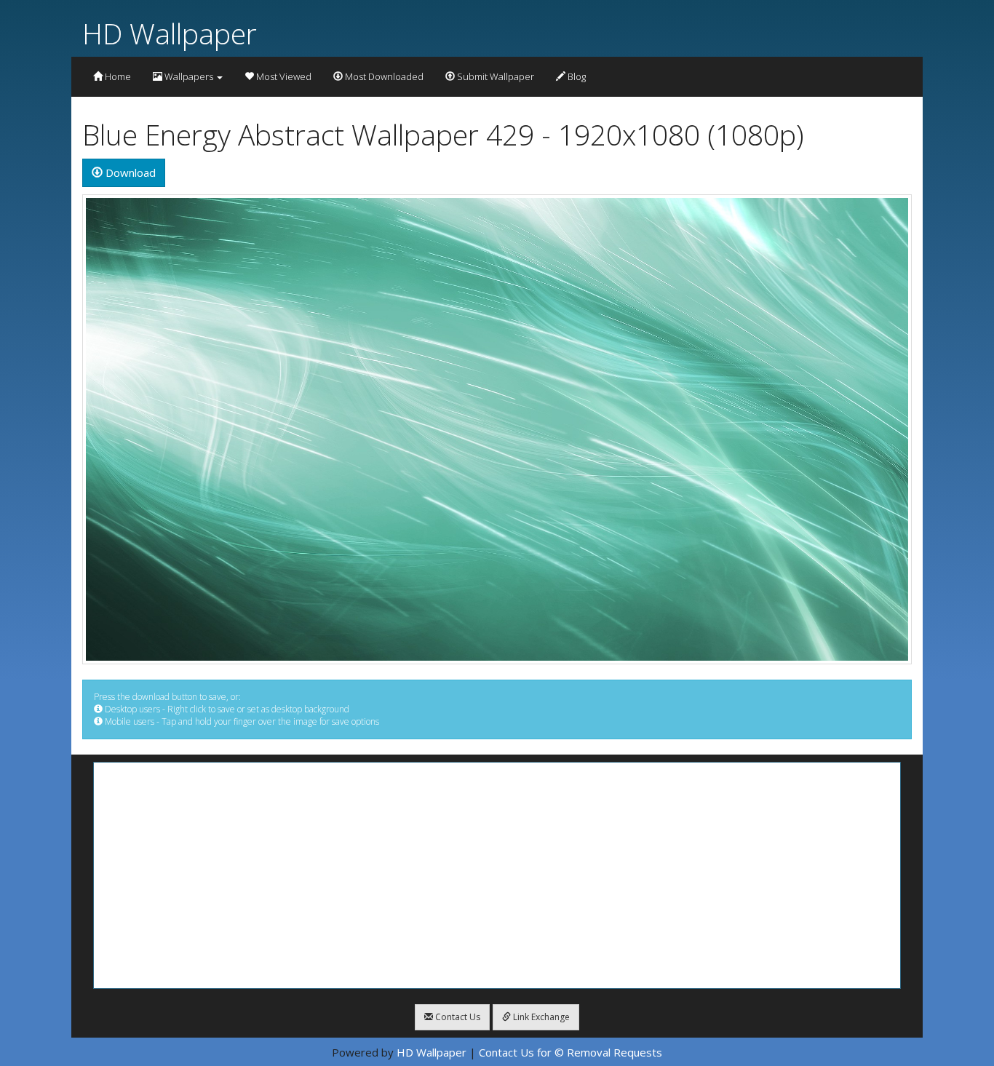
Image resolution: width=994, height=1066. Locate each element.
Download (129, 172)
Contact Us (456, 1017)
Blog (575, 76)
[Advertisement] (497, 875)
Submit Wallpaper (494, 76)
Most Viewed (282, 76)
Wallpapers (188, 76)
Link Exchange (540, 1017)
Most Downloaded (383, 76)
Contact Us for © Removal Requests (570, 1052)
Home (117, 76)
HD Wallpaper (169, 33)
